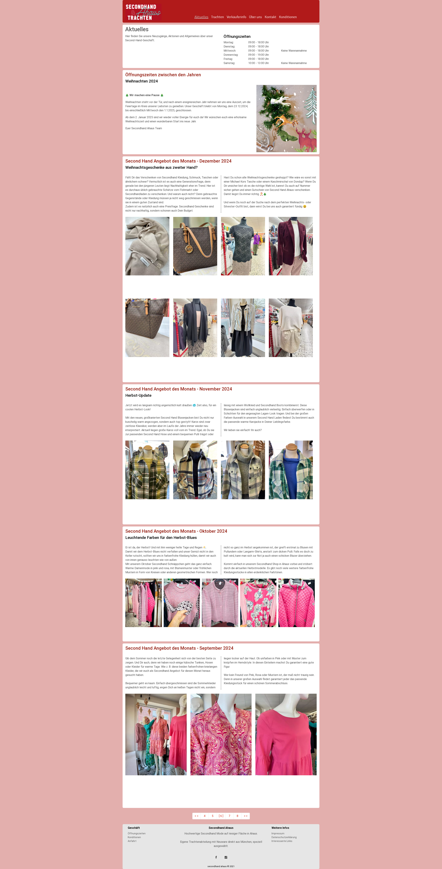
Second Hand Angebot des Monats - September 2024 (179, 648)
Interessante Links (282, 841)
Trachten (217, 17)
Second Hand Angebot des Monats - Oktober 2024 (176, 531)
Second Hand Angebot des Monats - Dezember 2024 (178, 161)
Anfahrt (132, 841)
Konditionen (288, 17)
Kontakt (270, 17)
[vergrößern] (286, 118)
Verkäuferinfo (236, 17)
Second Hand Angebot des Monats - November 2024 (178, 389)
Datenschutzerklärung (284, 837)
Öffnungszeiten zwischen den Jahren (163, 74)
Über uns (255, 17)
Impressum (278, 833)
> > (245, 816)
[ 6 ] (221, 816)
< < (196, 816)
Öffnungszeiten (137, 833)
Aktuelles (201, 17)
